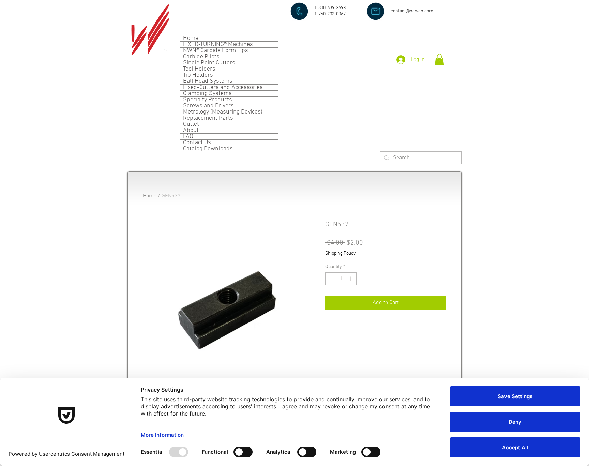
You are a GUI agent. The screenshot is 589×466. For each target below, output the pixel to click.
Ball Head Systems (207, 81)
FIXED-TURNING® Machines (218, 44)
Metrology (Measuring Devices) (222, 112)
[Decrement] (330, 279)
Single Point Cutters (209, 63)
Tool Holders (199, 69)
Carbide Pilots (201, 57)
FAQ (188, 136)
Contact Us (197, 143)
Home (190, 38)
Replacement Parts (208, 118)
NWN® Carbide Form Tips (215, 51)
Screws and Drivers (208, 106)
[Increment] (351, 279)
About (191, 130)
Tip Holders (198, 75)
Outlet (191, 124)
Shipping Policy (340, 253)
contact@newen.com (412, 11)
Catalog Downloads (208, 149)
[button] (439, 59)
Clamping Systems (207, 93)
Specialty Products (207, 100)
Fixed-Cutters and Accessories (223, 87)
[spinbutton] (341, 279)
